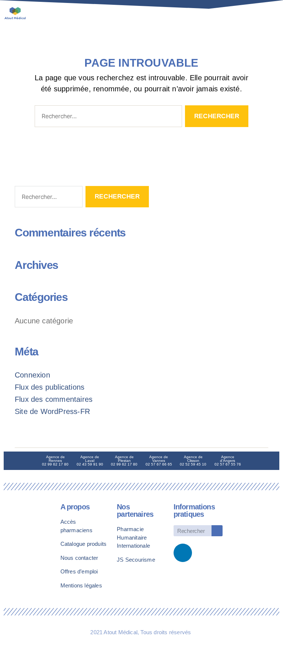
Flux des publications (49, 387)
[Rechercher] (217, 530)
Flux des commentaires (53, 399)
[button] (249, 17)
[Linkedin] (183, 553)
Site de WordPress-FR (52, 411)
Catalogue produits (83, 544)
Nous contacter (79, 558)
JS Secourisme (136, 560)
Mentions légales (81, 585)
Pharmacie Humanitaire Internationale (133, 537)
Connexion (32, 375)
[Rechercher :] (107, 117)
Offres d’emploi (79, 571)
